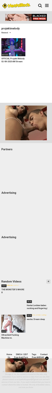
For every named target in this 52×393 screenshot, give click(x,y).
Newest (4, 33)
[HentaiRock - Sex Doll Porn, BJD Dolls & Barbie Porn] (16, 6)
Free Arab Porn (21, 357)
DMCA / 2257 (22, 354)
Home (9, 354)
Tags (34, 354)
